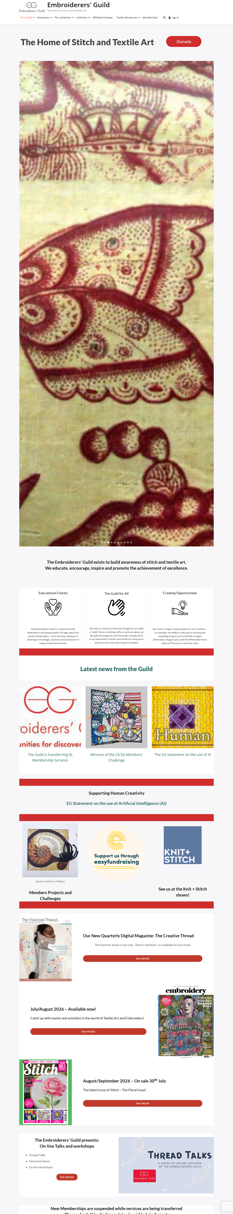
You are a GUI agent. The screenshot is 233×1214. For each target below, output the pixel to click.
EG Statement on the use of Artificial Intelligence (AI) (117, 803)
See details (143, 958)
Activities (81, 17)
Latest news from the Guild (116, 668)
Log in (175, 17)
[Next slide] (209, 303)
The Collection (62, 17)
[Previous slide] (23, 303)
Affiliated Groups (103, 17)
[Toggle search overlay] (164, 17)
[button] (102, 542)
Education (43, 17)
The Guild (26, 17)
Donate (184, 41)
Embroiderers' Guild (78, 4)
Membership (150, 17)
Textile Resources (126, 17)
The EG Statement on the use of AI (183, 754)
